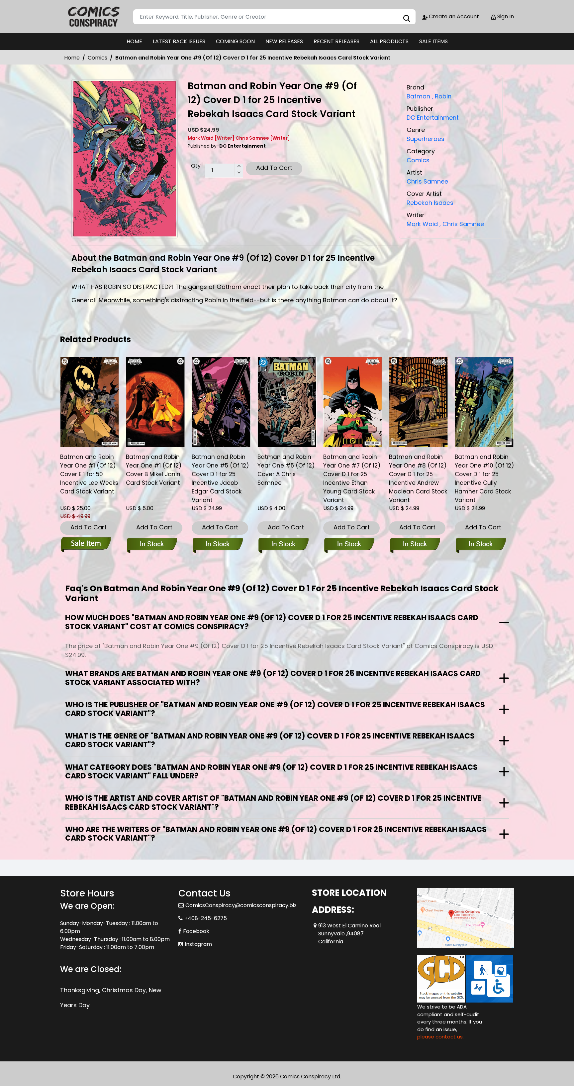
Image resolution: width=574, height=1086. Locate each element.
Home (72, 58)
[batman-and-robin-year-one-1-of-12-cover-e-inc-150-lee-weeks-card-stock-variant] (89, 402)
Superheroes (425, 139)
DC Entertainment (433, 117)
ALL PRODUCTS (389, 41)
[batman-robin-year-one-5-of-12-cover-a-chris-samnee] (287, 402)
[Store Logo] (93, 16)
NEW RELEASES (284, 41)
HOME (134, 41)
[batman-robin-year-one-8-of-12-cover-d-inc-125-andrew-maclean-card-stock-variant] (418, 402)
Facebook (196, 931)
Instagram (198, 944)
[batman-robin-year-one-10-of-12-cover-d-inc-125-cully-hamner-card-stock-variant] (484, 402)
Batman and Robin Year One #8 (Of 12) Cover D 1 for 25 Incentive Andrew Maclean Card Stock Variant (418, 478)
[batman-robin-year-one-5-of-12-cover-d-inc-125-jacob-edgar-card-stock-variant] (221, 402)
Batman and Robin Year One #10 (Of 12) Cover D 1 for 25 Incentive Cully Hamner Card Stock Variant (484, 478)
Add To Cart (274, 168)
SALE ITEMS (433, 41)
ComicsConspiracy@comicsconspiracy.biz (241, 905)
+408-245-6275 (205, 918)
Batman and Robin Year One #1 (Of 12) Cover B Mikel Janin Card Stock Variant (153, 470)
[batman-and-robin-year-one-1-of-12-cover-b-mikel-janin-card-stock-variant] (155, 402)
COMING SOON (235, 41)
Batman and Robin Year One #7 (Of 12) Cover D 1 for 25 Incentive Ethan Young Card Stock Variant (351, 478)
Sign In (505, 16)
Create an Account (453, 16)
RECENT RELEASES (336, 41)
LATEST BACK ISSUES (179, 41)
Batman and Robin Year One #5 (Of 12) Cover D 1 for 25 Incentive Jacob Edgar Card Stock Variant (220, 478)
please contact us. (440, 1036)
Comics (97, 58)
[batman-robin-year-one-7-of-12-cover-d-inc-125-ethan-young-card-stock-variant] (352, 402)
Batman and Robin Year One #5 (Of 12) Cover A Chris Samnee (286, 470)
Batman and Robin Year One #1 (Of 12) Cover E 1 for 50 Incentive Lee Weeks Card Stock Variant (89, 474)
